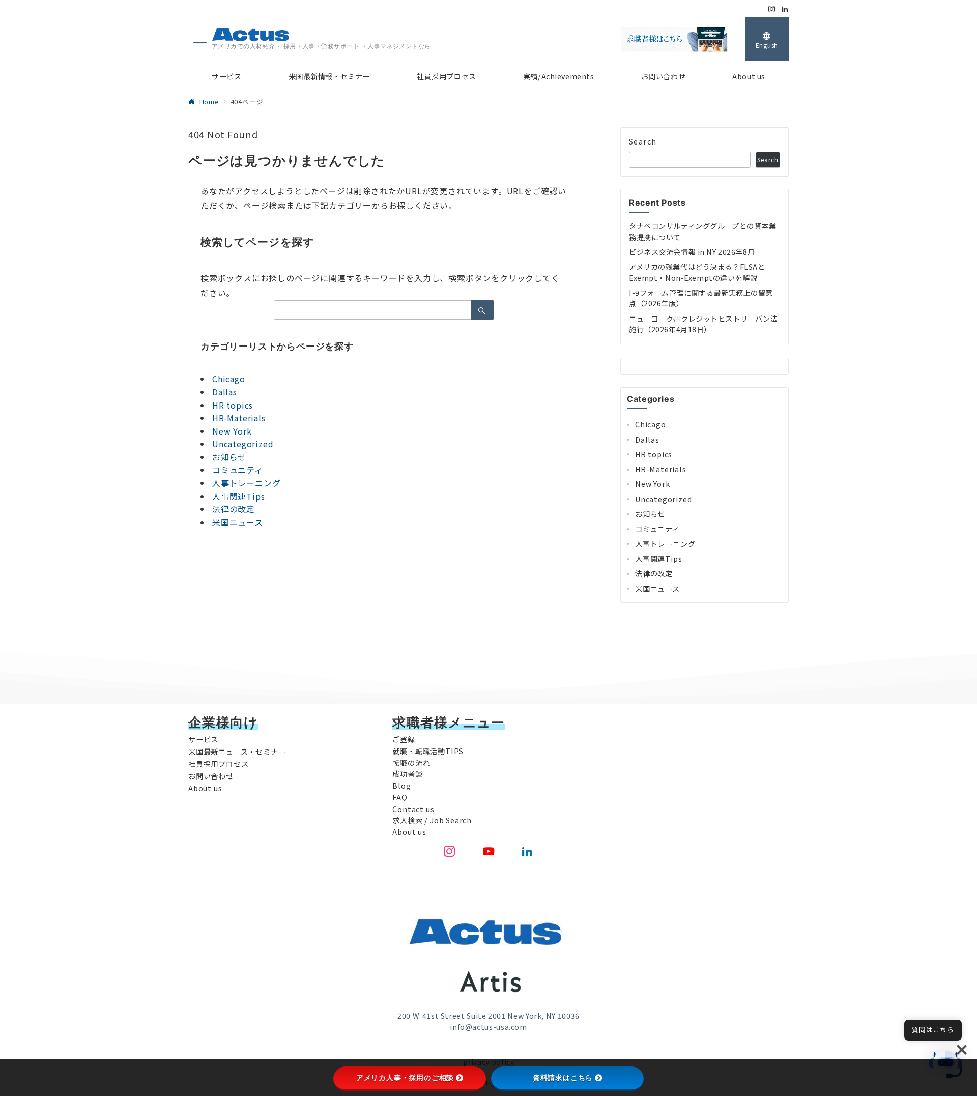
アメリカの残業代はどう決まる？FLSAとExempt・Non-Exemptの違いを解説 (697, 272)
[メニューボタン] (200, 39)
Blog (401, 786)
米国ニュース (237, 522)
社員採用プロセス (218, 764)
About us (205, 788)
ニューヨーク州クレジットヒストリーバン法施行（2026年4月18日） (703, 323)
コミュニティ (237, 470)
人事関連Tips (238, 496)
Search (643, 141)
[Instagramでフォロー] (771, 9)
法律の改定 (233, 509)
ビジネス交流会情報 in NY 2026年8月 (692, 252)
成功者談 (407, 774)
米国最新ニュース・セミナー (236, 751)
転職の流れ (411, 763)
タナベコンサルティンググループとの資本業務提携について (702, 231)
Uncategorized (242, 444)
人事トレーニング (246, 483)
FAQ (399, 797)
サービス (203, 739)
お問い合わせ (211, 776)
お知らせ (229, 457)
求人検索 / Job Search (432, 820)
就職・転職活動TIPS (428, 751)
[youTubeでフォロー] (488, 851)
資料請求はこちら (563, 1077)
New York (231, 431)
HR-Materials (239, 418)
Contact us (413, 809)
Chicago (228, 378)
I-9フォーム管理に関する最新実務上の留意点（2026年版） (701, 297)
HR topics (232, 405)
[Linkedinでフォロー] (785, 9)
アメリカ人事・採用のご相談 (405, 1077)
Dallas (224, 392)
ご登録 (403, 739)
